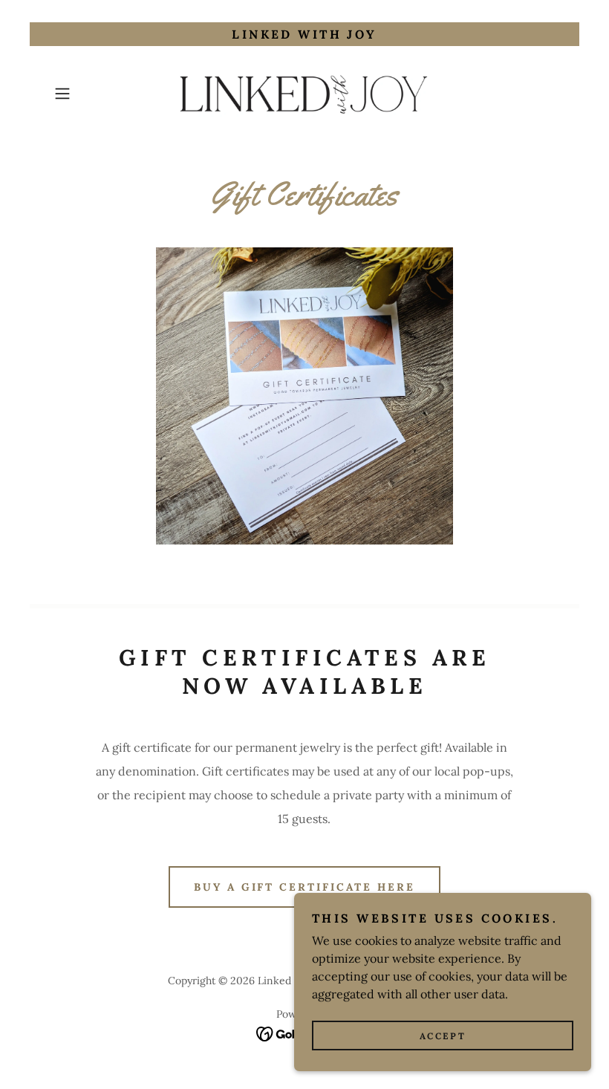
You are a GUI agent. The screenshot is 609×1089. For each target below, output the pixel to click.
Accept (443, 1035)
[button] (86, 93)
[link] (304, 93)
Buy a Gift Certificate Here (305, 887)
